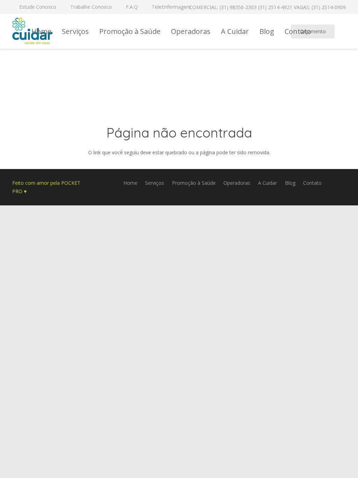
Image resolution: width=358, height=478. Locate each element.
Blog (290, 183)
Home (130, 183)
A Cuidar (267, 183)
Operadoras (236, 183)
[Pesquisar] (347, 31)
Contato (312, 183)
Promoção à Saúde (194, 183)
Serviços (154, 183)
